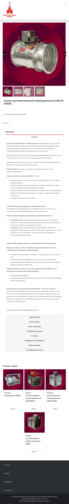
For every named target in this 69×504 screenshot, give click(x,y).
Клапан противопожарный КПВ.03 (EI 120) (25, 310)
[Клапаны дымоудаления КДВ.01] (13, 379)
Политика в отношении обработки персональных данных (34, 501)
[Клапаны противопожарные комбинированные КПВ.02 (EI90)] (56, 379)
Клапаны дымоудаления (18, 114)
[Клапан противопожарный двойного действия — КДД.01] (34, 422)
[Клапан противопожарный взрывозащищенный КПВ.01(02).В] (34, 379)
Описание (6, 123)
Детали (14, 408)
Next (65, 54)
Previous (4, 54)
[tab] (34, 123)
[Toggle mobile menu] (65, 4)
